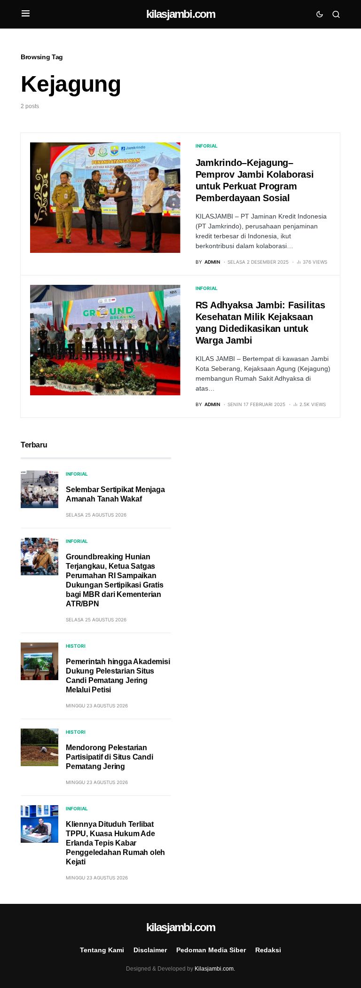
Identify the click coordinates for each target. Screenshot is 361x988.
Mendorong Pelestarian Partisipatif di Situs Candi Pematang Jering (109, 757)
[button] (26, 14)
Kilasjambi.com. (215, 968)
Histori (76, 646)
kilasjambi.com (180, 14)
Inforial (207, 146)
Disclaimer (150, 950)
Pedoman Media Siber (211, 950)
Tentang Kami (102, 950)
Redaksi (268, 950)
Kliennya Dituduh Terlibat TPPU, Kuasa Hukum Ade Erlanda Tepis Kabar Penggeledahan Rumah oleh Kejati (115, 843)
